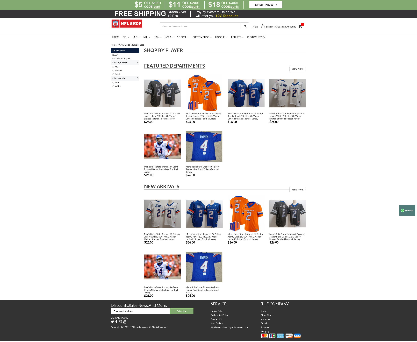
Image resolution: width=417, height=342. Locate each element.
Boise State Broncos (134, 44)
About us (265, 319)
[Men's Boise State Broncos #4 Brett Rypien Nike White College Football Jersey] (162, 146)
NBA (156, 37)
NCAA (168, 37)
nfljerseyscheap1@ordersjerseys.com (231, 327)
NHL (146, 37)
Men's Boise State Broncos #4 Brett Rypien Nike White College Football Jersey (161, 169)
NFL (125, 37)
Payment (265, 327)
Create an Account (285, 26)
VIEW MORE (297, 69)
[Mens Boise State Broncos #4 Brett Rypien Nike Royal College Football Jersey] (204, 146)
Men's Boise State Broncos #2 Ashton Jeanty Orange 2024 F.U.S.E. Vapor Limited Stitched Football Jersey (204, 116)
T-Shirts (236, 37)
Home (115, 37)
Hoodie (220, 37)
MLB (135, 37)
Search (264, 323)
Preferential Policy (219, 315)
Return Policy (217, 311)
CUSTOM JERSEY (256, 37)
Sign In (269, 26)
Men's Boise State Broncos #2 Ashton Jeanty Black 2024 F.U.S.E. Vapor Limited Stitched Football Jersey (162, 116)
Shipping (265, 331)
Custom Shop (201, 37)
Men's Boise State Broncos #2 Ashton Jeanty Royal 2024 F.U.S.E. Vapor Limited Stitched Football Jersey (245, 116)
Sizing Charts (267, 315)
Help (255, 26)
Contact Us (216, 319)
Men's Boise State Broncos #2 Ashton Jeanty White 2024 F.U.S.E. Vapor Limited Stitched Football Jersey (287, 116)
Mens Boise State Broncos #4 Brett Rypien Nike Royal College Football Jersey (202, 169)
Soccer (182, 37)
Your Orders (217, 323)
